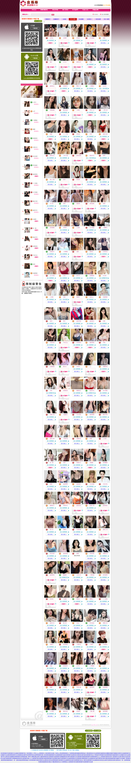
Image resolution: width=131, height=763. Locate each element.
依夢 (64, 462)
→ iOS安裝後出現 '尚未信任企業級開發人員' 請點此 (42, 750)
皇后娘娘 (65, 644)
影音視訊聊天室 (5, 753)
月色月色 (105, 484)
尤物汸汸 (35, 147)
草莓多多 (65, 505)
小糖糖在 (92, 86)
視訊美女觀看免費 (106, 753)
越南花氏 (35, 210)
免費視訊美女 (31, 755)
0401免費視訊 (63, 762)
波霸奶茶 (78, 438)
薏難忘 (91, 599)
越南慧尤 (92, 321)
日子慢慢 (35, 192)
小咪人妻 (65, 155)
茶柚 (104, 342)
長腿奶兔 (105, 366)
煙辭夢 (78, 203)
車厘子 (78, 297)
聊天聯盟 (114, 753)
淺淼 (51, 666)
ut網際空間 (33, 756)
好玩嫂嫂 (92, 38)
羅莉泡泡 (65, 711)
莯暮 (104, 62)
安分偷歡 (105, 390)
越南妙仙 (92, 390)
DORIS (65, 62)
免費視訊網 (24, 756)
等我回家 (92, 553)
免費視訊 (82, 753)
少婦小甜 (105, 110)
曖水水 (65, 366)
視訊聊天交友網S (117, 756)
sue (90, 366)
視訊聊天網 (99, 753)
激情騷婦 (105, 462)
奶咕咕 (51, 599)
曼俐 (104, 155)
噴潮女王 (78, 462)
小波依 (78, 227)
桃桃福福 (105, 687)
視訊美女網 (47, 762)
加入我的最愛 (105, 14)
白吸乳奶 (105, 251)
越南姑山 (52, 86)
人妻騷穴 (105, 227)
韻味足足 (52, 155)
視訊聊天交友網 (13, 753)
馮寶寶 (91, 179)
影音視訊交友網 (50, 753)
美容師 (78, 711)
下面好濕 (65, 438)
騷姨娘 (65, 575)
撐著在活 (105, 553)
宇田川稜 (78, 687)
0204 (68, 762)
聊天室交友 (125, 755)
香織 (104, 38)
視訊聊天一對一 (12, 760)
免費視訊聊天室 (50, 758)
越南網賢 (92, 687)
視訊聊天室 (61, 755)
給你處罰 (105, 575)
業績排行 (47, 19)
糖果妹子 (52, 505)
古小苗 (51, 203)
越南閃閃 (65, 484)
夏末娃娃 (35, 165)
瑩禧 (104, 203)
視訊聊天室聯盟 (59, 756)
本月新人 (89, 19)
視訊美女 (75, 755)
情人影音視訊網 (46, 755)
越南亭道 (78, 321)
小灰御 (104, 438)
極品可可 (35, 237)
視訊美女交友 (92, 753)
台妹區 (64, 19)
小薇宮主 (78, 644)
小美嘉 (51, 297)
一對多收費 (98, 19)
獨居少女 (78, 86)
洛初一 (51, 321)
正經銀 (65, 599)
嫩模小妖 (105, 623)
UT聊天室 (85, 760)
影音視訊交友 (41, 760)
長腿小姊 (52, 414)
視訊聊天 (88, 756)
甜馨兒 (65, 529)
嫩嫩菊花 (78, 390)
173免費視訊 (71, 753)
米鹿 (64, 297)
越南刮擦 (78, 155)
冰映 (51, 390)
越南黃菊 (35, 174)
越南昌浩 (78, 505)
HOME (96, 14)
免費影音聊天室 (58, 758)
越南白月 (78, 62)
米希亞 (78, 366)
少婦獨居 (35, 120)
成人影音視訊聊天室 (32, 760)
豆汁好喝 (52, 275)
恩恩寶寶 (52, 227)
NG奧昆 (52, 711)
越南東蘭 (105, 711)
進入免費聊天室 (103, 278)
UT (45, 753)
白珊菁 (34, 219)
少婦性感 (92, 575)
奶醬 (104, 321)
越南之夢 (52, 438)
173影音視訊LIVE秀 (30, 753)
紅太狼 (104, 275)
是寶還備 (52, 110)
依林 (91, 134)
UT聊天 (29, 756)
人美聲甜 (65, 251)
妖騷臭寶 (52, 366)
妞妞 (51, 134)
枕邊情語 (35, 273)
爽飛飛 (78, 134)
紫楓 (77, 553)
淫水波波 (78, 414)
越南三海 (105, 529)
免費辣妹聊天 (17, 756)
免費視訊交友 (73, 758)
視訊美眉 (18, 760)
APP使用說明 (89, 730)
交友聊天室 (106, 760)
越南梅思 (105, 505)
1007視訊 (95, 755)
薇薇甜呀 (35, 138)
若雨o (77, 623)
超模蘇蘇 (92, 275)
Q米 (91, 529)
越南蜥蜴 (92, 414)
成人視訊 (86, 753)
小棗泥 (78, 110)
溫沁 (104, 179)
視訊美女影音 (48, 760)
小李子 (34, 102)
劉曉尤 (78, 599)
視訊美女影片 (109, 756)
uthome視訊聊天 (102, 756)
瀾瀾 (34, 129)
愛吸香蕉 (92, 203)
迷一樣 (34, 228)
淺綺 (77, 251)
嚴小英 (65, 623)
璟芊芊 (78, 275)
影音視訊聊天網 (41, 758)
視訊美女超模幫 (10, 756)
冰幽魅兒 (65, 414)
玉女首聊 (92, 484)
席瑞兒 (78, 38)
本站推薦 (81, 19)
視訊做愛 (77, 753)
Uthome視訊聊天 (40, 753)
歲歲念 (91, 251)
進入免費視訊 (50, 40)
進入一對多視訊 (103, 88)
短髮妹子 (52, 251)
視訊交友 (124, 756)
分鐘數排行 (56, 19)
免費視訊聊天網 (110, 755)
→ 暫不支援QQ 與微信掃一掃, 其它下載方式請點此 (67, 750)
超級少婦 (92, 505)
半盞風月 (105, 644)
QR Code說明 (38, 21)
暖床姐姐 (65, 110)
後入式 (51, 529)
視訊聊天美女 (78, 760)
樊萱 (91, 62)
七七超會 (35, 183)
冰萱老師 (52, 342)
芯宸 (64, 275)
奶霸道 (65, 687)
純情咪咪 (35, 246)
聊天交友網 (6, 755)
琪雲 (91, 438)
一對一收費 (106, 19)
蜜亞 (51, 62)
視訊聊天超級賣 (82, 756)
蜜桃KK (92, 297)
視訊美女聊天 (80, 755)
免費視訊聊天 (64, 753)
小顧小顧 (92, 711)
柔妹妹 (78, 179)
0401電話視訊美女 (55, 762)
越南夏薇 (65, 553)
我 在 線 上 (103, 43)
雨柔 (64, 203)
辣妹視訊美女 (19, 758)
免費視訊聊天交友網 (14, 755)
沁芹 (34, 111)
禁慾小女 (92, 110)
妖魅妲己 (65, 86)
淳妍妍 (65, 227)
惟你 (64, 321)
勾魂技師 (78, 529)
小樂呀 (91, 644)
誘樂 (51, 484)
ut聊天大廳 (39, 756)
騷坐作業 (35, 201)
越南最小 (78, 484)
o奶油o (51, 38)
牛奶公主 (35, 255)
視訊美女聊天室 (23, 755)
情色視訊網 (109, 758)
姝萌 (34, 264)
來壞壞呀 (78, 342)
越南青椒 (92, 342)
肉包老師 (35, 156)
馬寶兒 (51, 644)
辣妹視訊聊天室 (80, 762)
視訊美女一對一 (120, 760)
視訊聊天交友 (74, 756)
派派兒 (104, 86)
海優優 (91, 462)
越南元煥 (105, 134)
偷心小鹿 (52, 179)
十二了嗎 (65, 134)
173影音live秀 (57, 753)
